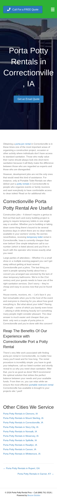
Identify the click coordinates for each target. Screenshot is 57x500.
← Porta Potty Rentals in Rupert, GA (21, 468)
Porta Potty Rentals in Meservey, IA (20, 436)
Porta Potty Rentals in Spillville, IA (20, 440)
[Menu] (53, 9)
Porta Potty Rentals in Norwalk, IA (20, 431)
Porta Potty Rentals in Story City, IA (20, 427)
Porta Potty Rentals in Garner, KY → (36, 474)
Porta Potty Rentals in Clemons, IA (20, 413)
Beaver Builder (34, 495)
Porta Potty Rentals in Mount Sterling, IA (23, 418)
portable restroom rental (41, 384)
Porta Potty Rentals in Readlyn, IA (20, 445)
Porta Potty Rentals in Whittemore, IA (21, 453)
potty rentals (23, 184)
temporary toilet (35, 237)
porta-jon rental (23, 144)
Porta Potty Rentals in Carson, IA (19, 449)
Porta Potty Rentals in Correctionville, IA (23, 422)
